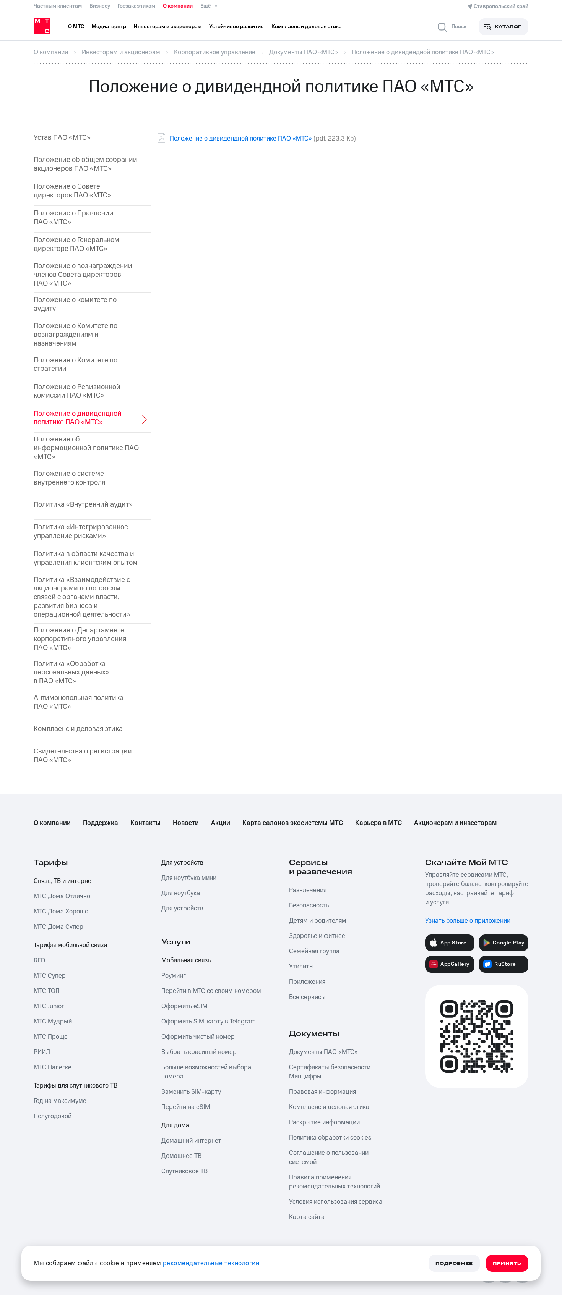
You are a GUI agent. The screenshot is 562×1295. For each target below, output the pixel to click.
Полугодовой (52, 1116)
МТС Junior (49, 1006)
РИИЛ (42, 1052)
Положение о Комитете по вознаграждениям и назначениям (75, 335)
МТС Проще (51, 1036)
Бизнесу (99, 6)
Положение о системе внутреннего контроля (69, 478)
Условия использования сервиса (335, 1201)
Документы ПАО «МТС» (323, 1052)
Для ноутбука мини (188, 878)
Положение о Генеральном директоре (76, 245)
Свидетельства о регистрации (83, 756)
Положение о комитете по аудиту (75, 305)
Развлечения (307, 890)
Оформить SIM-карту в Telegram (208, 1021)
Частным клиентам (58, 6)
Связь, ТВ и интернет (64, 881)
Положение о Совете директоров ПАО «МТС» (72, 191)
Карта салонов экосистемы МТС (292, 823)
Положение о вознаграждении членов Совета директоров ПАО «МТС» (83, 275)
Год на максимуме (60, 1101)
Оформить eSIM (184, 1006)
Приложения (307, 981)
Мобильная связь (186, 960)
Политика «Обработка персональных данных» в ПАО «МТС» (71, 673)
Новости (186, 823)
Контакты (145, 823)
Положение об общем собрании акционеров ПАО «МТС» (85, 164)
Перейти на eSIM (185, 1107)
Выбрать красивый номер (199, 1052)
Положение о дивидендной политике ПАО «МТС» (241, 138)
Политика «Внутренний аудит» (83, 505)
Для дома (175, 1125)
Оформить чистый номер (198, 1036)
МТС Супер (50, 975)
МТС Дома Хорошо (61, 911)
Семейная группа (314, 951)
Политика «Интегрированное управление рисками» (81, 532)
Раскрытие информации (324, 1122)
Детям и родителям (317, 920)
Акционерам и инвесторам (455, 823)
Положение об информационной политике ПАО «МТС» (86, 448)
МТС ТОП (47, 991)
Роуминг (173, 975)
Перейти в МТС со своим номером (211, 991)
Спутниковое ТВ (184, 1171)
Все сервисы (307, 997)
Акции (220, 823)
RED (39, 960)
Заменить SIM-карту (191, 1091)
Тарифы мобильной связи (70, 945)
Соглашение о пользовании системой (329, 1157)
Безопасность (309, 905)
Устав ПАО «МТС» (62, 138)
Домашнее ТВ (181, 1156)
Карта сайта (307, 1217)
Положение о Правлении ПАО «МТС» (74, 218)
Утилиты (301, 966)
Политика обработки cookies (330, 1137)
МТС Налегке (52, 1067)
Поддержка (100, 823)
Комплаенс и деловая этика (78, 729)
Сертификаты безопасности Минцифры (329, 1072)
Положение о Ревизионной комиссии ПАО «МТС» (77, 392)
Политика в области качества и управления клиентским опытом (86, 558)
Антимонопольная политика (78, 702)
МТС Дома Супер (58, 926)
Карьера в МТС (378, 823)
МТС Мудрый (53, 1021)
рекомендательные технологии (211, 1263)
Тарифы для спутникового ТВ (75, 1085)
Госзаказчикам (136, 6)
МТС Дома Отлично (62, 896)
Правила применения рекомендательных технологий (334, 1182)
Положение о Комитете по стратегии (75, 365)
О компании (178, 6)
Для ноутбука (180, 893)
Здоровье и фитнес (317, 936)
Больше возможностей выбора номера (206, 1072)
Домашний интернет (191, 1140)
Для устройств (182, 862)
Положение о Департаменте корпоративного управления (80, 639)
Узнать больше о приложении (467, 920)
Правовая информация (322, 1091)
